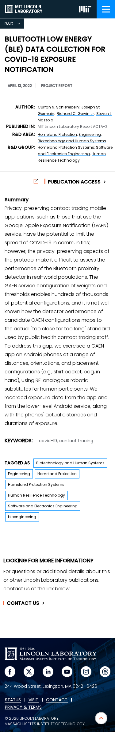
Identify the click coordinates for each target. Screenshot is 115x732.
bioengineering (22, 516)
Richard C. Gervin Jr (75, 113)
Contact (23, 603)
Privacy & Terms (23, 707)
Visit (33, 700)
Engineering (90, 134)
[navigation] (106, 9)
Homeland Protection (57, 134)
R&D (14, 25)
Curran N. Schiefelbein (58, 107)
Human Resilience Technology (36, 495)
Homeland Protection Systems (66, 147)
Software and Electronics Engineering (43, 506)
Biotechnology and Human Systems (72, 141)
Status (13, 700)
